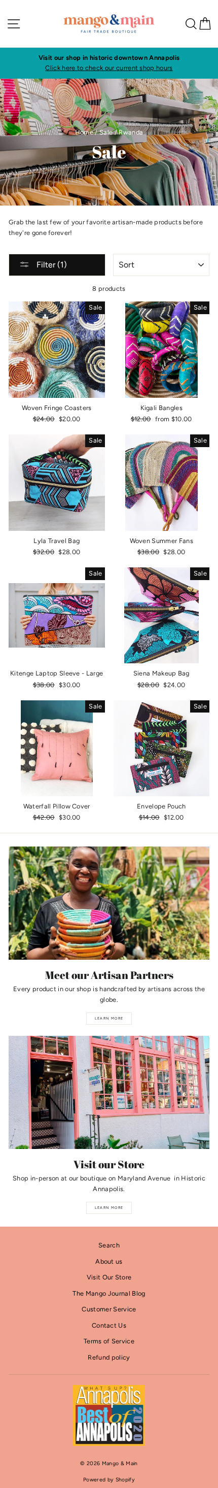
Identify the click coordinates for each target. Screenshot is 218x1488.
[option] (109, 63)
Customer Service (109, 1309)
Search (109, 1245)
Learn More (109, 1018)
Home (84, 132)
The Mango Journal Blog (108, 1293)
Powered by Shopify (109, 1479)
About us (109, 1261)
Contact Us (109, 1325)
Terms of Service (109, 1341)
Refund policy (109, 1357)
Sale (106, 132)
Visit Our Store (109, 1277)
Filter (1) (50, 264)
